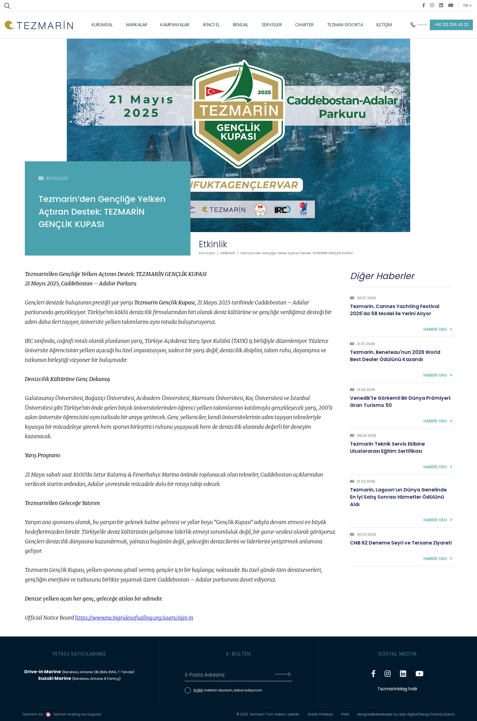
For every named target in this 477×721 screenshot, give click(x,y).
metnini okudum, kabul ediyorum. (228, 690)
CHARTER (304, 25)
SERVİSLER (272, 25)
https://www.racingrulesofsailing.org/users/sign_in (134, 617)
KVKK (198, 690)
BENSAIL (240, 25)
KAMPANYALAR (174, 25)
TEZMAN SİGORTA (345, 25)
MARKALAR (136, 25)
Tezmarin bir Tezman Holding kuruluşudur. (62, 714)
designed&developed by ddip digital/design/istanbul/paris (406, 714)
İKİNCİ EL (211, 25)
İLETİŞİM (384, 25)
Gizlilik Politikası (320, 714)
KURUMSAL (102, 25)
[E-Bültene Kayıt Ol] (282, 675)
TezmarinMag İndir (397, 689)
